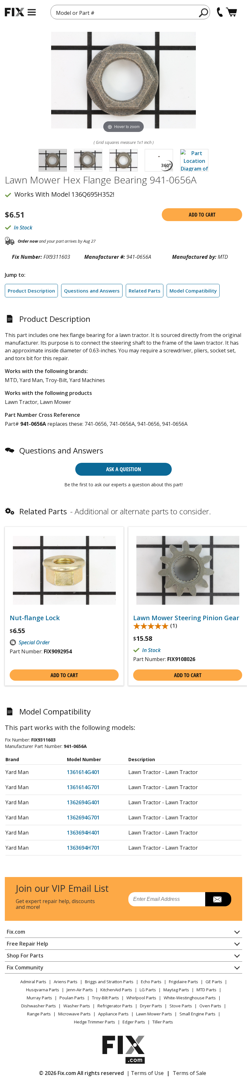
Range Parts (39, 1014)
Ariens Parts (66, 982)
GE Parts (214, 982)
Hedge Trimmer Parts (94, 1022)
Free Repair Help (27, 943)
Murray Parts (39, 998)
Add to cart (202, 214)
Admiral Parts (33, 982)
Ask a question (123, 469)
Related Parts (144, 290)
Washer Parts (76, 1006)
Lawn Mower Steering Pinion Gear (186, 618)
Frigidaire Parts (183, 982)
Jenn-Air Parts (80, 990)
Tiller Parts (162, 1022)
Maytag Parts (176, 990)
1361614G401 (83, 772)
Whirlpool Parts (141, 998)
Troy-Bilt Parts (105, 998)
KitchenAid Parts (116, 990)
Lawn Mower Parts (154, 1014)
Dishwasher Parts (38, 1006)
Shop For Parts (25, 955)
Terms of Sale (189, 1073)
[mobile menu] (32, 12)
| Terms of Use (145, 1073)
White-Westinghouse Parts (190, 998)
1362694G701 (83, 817)
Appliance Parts (113, 1014)
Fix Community (25, 967)
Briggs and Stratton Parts (109, 982)
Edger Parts (134, 1022)
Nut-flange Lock (35, 618)
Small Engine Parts (197, 1014)
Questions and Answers (92, 290)
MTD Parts (206, 990)
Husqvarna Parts (42, 990)
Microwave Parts (74, 1014)
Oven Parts (210, 1006)
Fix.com (16, 931)
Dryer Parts (151, 1006)
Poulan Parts (72, 998)
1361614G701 (83, 787)
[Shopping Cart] (231, 12)
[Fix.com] (14, 12)
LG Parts (148, 990)
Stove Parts (180, 1006)
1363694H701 (83, 847)
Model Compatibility (193, 290)
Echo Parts (151, 982)
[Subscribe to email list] (218, 899)
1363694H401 (83, 832)
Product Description (31, 290)
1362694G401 (83, 802)
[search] (203, 12)
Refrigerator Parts (115, 1006)
